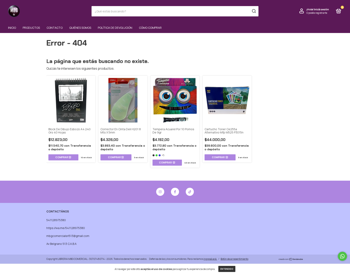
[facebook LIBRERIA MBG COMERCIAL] (175, 192)
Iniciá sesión (321, 9)
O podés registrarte (316, 13)
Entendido (226, 269)
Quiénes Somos (80, 28)
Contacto (55, 28)
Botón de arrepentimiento (234, 259)
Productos (31, 28)
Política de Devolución (115, 28)
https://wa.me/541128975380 (65, 228)
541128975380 (56, 220)
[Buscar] (253, 11)
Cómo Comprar (150, 28)
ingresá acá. (210, 259)
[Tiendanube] (291, 259)
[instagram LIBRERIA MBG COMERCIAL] (160, 192)
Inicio (12, 28)
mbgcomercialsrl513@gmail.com (67, 236)
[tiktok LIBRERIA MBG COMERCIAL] (190, 192)
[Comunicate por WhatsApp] (342, 256)
